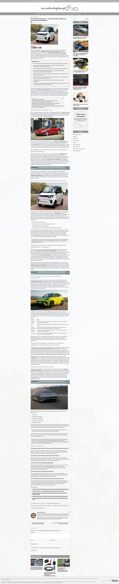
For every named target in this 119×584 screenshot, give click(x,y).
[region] (59, 580)
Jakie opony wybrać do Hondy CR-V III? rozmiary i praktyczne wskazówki (80, 54)
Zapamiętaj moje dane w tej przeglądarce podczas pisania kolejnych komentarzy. (46, 547)
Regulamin (48, 1)
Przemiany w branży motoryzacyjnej (38, 107)
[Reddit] (37, 48)
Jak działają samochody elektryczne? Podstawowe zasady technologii (44, 100)
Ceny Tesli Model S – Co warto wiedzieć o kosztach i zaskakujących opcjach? (48, 491)
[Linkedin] (39, 48)
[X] (35, 48)
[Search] (87, 14)
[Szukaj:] (79, 19)
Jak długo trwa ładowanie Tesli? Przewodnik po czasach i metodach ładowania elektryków (50, 489)
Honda (51, 13)
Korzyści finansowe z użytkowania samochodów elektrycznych (43, 104)
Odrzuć (109, 580)
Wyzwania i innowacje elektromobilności (60, 505)
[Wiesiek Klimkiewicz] (33, 515)
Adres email (53, 540)
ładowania (52, 466)
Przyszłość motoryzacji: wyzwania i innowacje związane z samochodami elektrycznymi (47, 105)
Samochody (38, 13)
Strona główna (33, 1)
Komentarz (33, 532)
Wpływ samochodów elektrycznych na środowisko (41, 505)
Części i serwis (44, 13)
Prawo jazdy (63, 13)
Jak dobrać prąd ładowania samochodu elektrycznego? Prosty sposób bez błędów (37, 568)
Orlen (59, 13)
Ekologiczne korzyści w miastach (37, 503)
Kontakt (52, 1)
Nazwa (32, 540)
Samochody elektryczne (70, 13)
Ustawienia (103, 580)
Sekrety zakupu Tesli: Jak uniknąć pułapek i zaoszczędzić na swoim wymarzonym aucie (50, 496)
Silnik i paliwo (78, 13)
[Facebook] (87, 1)
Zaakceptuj (114, 580)
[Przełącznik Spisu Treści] (62, 98)
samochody (50, 311)
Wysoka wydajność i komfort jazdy (38, 99)
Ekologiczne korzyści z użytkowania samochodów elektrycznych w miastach (46, 103)
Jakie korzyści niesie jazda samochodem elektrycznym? (42, 102)
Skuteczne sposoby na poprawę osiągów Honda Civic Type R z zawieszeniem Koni (80, 88)
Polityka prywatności (41, 1)
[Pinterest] (33, 48)
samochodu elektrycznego (47, 462)
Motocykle (55, 13)
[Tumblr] (40, 48)
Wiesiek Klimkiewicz (35, 22)
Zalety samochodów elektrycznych (38, 507)
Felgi (48, 13)
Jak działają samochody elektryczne (52, 503)
